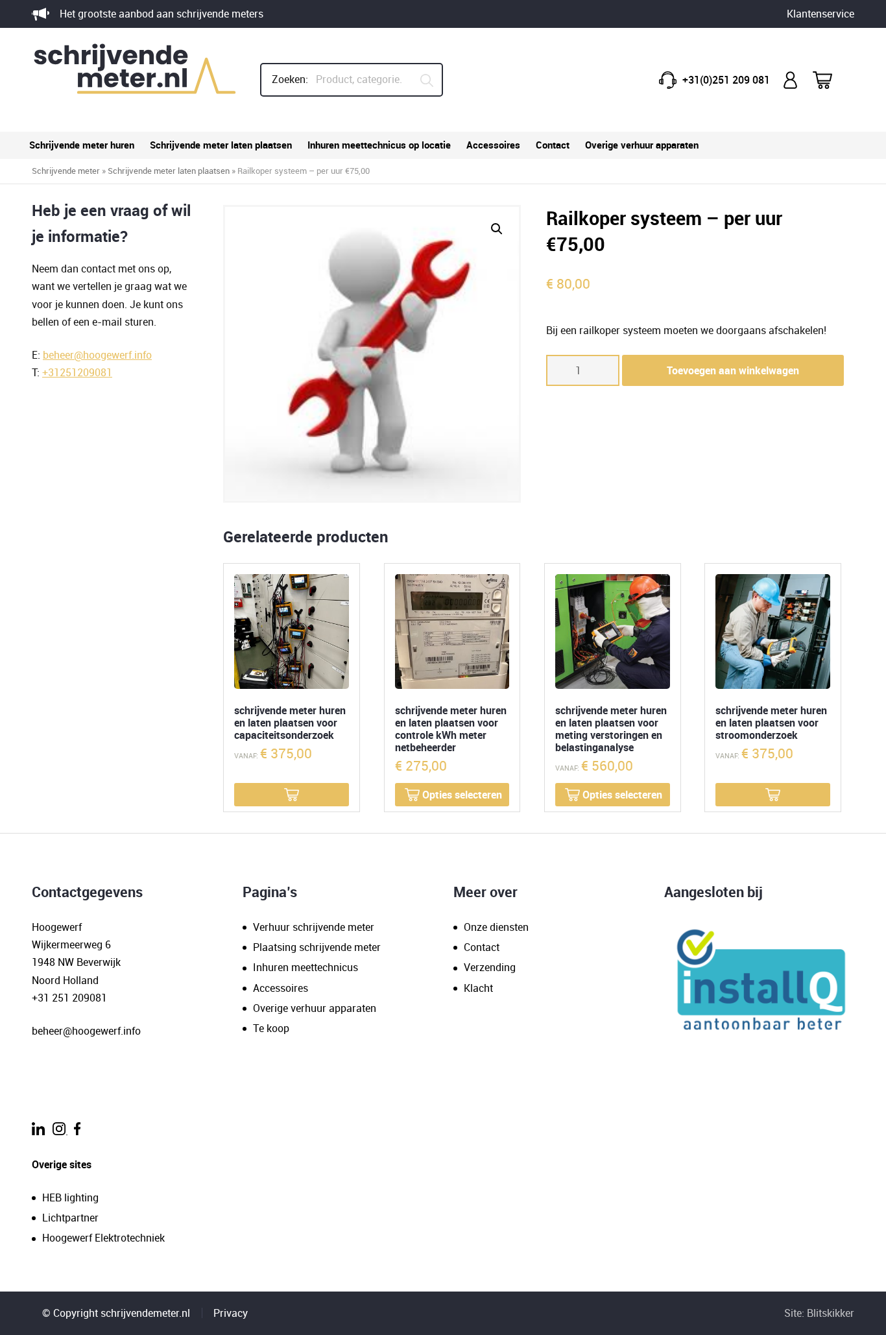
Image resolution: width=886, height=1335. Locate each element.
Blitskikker (830, 1313)
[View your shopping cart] (831, 80)
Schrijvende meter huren (81, 144)
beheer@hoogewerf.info (97, 355)
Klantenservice (820, 13)
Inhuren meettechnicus (305, 967)
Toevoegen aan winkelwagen (733, 370)
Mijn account (791, 80)
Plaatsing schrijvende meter (317, 947)
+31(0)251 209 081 (726, 80)
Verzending (490, 967)
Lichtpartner (70, 1217)
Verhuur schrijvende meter (313, 927)
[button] (497, 229)
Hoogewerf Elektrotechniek (103, 1238)
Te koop (271, 1028)
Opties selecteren (462, 795)
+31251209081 (77, 372)
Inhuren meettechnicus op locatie (379, 144)
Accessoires (493, 144)
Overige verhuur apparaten (642, 144)
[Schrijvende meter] (135, 80)
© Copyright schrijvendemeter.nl (116, 1313)
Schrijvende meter (66, 170)
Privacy (230, 1313)
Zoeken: (290, 79)
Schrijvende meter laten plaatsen (221, 144)
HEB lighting (70, 1197)
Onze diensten (496, 927)
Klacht (478, 988)
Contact (552, 144)
